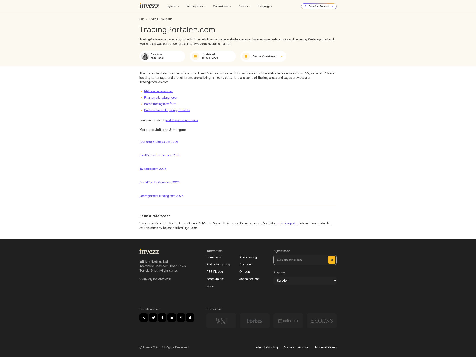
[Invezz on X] (143, 317)
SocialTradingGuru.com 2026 (159, 182)
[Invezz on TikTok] (190, 317)
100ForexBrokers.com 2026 (158, 142)
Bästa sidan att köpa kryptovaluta (167, 110)
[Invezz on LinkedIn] (171, 317)
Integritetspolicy (266, 347)
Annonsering (248, 257)
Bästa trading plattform (160, 104)
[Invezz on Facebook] (162, 317)
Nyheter (171, 6)
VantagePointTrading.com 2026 (161, 196)
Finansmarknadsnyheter (160, 98)
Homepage (213, 257)
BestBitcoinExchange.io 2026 (159, 155)
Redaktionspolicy (218, 264)
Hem (141, 18)
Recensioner (220, 6)
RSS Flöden (214, 272)
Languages (265, 6)
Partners (245, 264)
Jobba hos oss (249, 279)
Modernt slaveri (326, 347)
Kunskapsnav (195, 6)
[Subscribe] (331, 260)
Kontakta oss (215, 279)
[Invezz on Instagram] (181, 317)
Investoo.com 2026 (152, 169)
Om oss (243, 6)
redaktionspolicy (287, 223)
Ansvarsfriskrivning (296, 347)
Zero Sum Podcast (318, 6)
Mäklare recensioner (158, 91)
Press (210, 286)
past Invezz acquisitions (181, 120)
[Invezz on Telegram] (153, 317)
